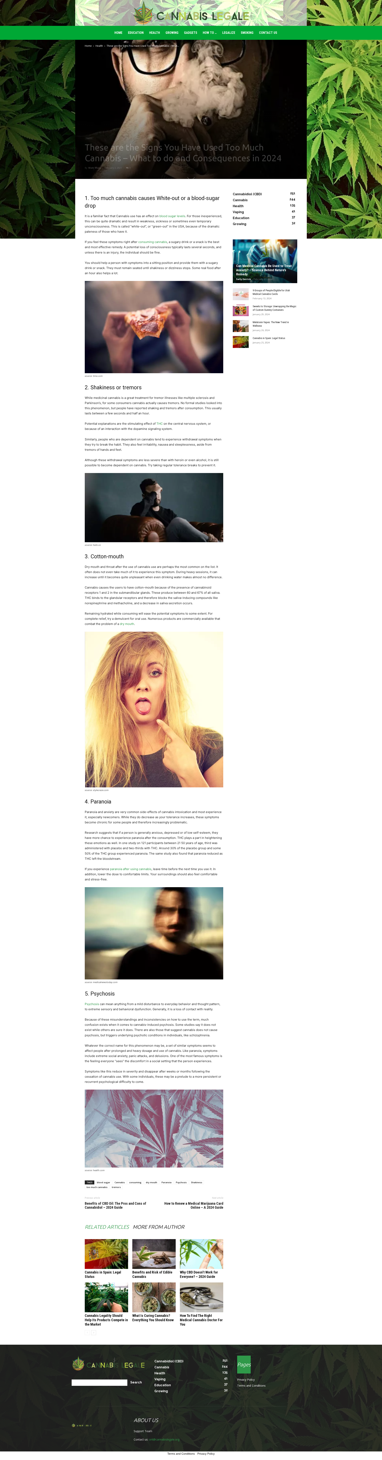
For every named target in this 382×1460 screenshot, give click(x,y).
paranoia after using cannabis (130, 869)
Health (154, 33)
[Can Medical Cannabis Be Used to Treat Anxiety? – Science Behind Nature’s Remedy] (265, 261)
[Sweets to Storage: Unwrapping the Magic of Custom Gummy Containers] (241, 310)
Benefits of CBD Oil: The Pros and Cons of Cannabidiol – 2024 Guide (115, 1205)
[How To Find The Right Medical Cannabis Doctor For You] (201, 1297)
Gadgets (190, 33)
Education (136, 33)
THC (159, 423)
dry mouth (127, 624)
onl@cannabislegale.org (164, 1439)
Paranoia (167, 1182)
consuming (135, 1182)
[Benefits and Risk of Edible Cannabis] (154, 1254)
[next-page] (93, 1332)
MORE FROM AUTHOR (158, 1227)
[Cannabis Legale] (191, 13)
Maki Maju (94, 167)
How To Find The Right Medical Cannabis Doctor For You (201, 1319)
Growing (172, 33)
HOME (118, 33)
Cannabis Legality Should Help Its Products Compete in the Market (106, 1319)
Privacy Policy (246, 1379)
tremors (116, 1187)
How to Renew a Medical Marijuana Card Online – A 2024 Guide (193, 1205)
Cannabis (120, 1182)
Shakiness (196, 1182)
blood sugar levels (172, 216)
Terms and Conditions (251, 1385)
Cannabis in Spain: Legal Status (269, 338)
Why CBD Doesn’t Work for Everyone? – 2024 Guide (199, 1274)
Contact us (268, 33)
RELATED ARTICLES (107, 1227)
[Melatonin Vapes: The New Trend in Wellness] (241, 326)
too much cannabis (97, 1187)
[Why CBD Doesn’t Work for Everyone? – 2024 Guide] (201, 1254)
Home (88, 46)
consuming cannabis (152, 242)
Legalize (228, 33)
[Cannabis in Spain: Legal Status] (106, 1254)
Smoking (247, 33)
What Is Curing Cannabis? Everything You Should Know (153, 1317)
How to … (210, 33)
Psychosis (92, 1004)
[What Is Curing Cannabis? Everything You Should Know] (154, 1297)
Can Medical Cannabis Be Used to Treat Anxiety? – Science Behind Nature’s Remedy (264, 270)
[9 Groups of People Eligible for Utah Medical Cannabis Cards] (241, 294)
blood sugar (103, 1182)
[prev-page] (87, 1332)
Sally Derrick (243, 279)
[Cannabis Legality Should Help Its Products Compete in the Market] (106, 1297)
